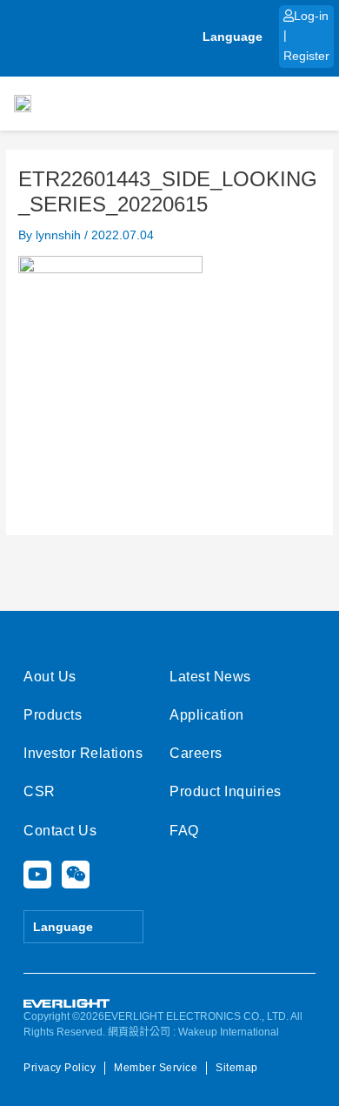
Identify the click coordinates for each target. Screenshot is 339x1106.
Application (207, 714)
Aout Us (49, 676)
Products (52, 714)
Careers (196, 753)
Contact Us (59, 830)
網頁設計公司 (139, 1032)
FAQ (184, 830)
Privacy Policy (59, 1068)
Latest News (210, 676)
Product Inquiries (226, 791)
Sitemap (237, 1068)
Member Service (155, 1068)
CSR (39, 791)
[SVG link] (66, 1004)
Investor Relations (83, 753)
